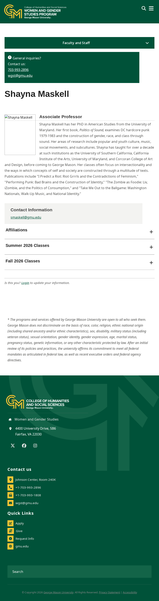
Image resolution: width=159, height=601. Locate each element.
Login (25, 283)
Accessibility (130, 592)
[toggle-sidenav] (146, 43)
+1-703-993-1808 (28, 495)
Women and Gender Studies (36, 419)
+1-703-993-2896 (28, 487)
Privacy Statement (109, 592)
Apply (20, 523)
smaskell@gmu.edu (26, 217)
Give (19, 531)
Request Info (25, 538)
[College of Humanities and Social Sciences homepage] (41, 399)
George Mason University (58, 592)
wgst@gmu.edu (20, 75)
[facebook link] (24, 446)
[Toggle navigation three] (151, 8)
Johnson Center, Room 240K (35, 479)
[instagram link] (35, 446)
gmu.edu (22, 546)
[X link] (12, 446)
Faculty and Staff (76, 43)
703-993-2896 (18, 69)
